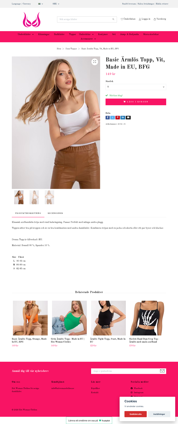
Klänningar (44, 39)
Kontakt (94, 397)
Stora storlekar (151, 39)
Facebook (138, 393)
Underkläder (24, 39)
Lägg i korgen (137, 106)
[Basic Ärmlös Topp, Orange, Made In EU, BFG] (30, 322)
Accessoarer (87, 43)
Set (114, 39)
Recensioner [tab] (55, 217)
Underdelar (85, 39)
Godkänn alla (136, 414)
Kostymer (103, 39)
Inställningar (159, 414)
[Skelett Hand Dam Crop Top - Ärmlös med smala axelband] (147, 322)
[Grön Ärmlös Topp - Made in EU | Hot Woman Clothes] (69, 322)
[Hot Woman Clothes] (50, 19)
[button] (33, 39)
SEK (55, 4)
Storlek (109, 86)
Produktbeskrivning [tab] (28, 217)
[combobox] (136, 91)
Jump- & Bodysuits (129, 39)
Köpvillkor (95, 393)
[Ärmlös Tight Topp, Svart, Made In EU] (108, 322)
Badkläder (59, 39)
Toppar (72, 39)
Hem (59, 53)
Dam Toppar (71, 53)
